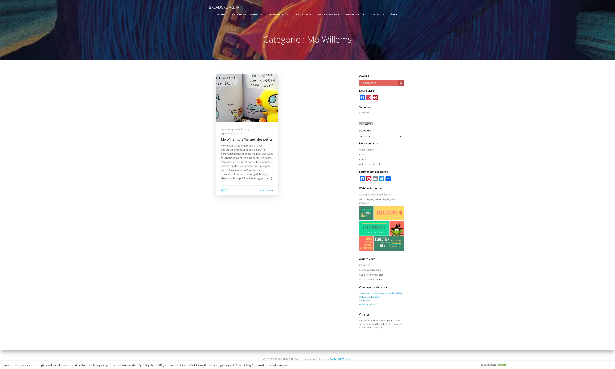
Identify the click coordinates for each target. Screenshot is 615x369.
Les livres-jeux (278, 14)
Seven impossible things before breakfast (380, 293)
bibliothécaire (384, 194)
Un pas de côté (355, 14)
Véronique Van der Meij (237, 129)
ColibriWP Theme (340, 359)
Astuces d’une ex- (368, 194)
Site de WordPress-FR (370, 279)
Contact (363, 154)
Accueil (221, 14)
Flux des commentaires (371, 274)
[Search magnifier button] (401, 83)
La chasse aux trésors (246, 14)
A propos (376, 14)
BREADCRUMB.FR (224, 7)
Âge (393, 14)
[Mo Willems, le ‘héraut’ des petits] (247, 98)
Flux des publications (370, 269)
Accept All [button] (502, 365)
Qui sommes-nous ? (369, 164)
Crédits (362, 159)
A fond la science (368, 304)
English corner (327, 14)
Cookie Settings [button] (488, 365)
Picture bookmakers (369, 296)
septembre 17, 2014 (231, 133)
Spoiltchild (364, 300)
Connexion (364, 264)
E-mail (364, 113)
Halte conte (303, 14)
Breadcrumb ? (366, 149)
